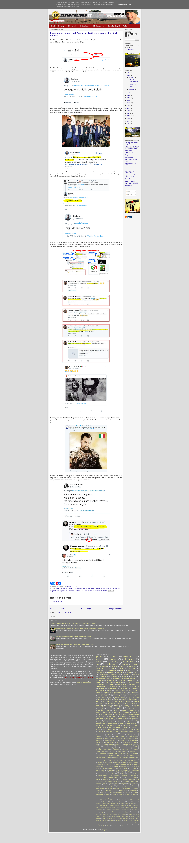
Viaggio (119, 672)
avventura (110, 680)
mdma (98, 822)
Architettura (127, 705)
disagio (120, 668)
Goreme (135, 777)
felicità (128, 672)
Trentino (103, 766)
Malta (110, 736)
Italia (108, 751)
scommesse (110, 824)
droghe (126, 768)
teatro (97, 759)
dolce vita (136, 814)
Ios (104, 729)
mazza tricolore (110, 792)
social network (122, 718)
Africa (109, 699)
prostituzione (135, 772)
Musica (114, 666)
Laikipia (100, 762)
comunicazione (121, 746)
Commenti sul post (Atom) (63, 612)
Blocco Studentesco (123, 759)
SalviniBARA (99, 591)
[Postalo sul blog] (110, 591)
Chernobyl (105, 801)
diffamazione (86, 588)
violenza (126, 674)
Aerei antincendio (116, 798)
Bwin (132, 799)
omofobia (121, 772)
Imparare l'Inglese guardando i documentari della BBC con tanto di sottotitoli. (73, 623)
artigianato (126, 811)
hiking (106, 740)
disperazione (127, 738)
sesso (97, 796)
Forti (97, 744)
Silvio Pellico (120, 807)
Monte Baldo (111, 729)
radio (98, 773)
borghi (129, 766)
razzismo (134, 748)
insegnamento (133, 790)
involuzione (108, 720)
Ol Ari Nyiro (117, 781)
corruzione (131, 668)
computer (134, 786)
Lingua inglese (128, 744)
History (113, 803)
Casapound (116, 710)
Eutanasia (134, 801)
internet (117, 770)
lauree (111, 820)
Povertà (128, 701)
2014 (129, 105)
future (103, 818)
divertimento (100, 672)
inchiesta (126, 712)
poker (107, 794)
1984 (135, 725)
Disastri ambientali (129, 678)
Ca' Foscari (119, 709)
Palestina (125, 781)
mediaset (108, 734)
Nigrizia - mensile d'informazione (130, 175)
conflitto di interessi (104, 696)
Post (128, 191)
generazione (99, 740)
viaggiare (136, 720)
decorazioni (113, 814)
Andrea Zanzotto (102, 775)
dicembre (132, 77)
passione (124, 688)
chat (130, 812)
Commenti (130, 194)
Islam (121, 803)
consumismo (107, 692)
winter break (124, 825)
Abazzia (137, 773)
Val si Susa (134, 809)
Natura (112, 661)
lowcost (130, 820)
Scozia (122, 753)
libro (121, 707)
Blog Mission (72, 26)
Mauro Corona (122, 779)
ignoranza (101, 703)
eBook (103, 816)
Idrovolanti (98, 779)
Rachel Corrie (113, 753)
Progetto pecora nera (131, 155)
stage (129, 824)
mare (125, 692)
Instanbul (105, 779)
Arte (107, 694)
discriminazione (100, 723)
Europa (117, 777)
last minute (105, 820)
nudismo (123, 822)
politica (78, 591)
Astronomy (104, 759)
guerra (136, 682)
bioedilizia (98, 786)
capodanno (102, 716)
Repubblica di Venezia (132, 709)
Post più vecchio (115, 609)
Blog (130, 690)
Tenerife (107, 809)
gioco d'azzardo (111, 818)
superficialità (133, 757)
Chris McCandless (114, 727)
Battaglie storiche (101, 727)
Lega (115, 707)
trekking (117, 705)
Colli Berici (133, 775)
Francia (128, 777)
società (103, 796)
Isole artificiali (125, 760)
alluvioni (120, 811)
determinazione (100, 788)
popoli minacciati (109, 742)
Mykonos (125, 751)
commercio (98, 814)
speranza (109, 796)
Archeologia (108, 714)
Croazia (115, 801)
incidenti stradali (129, 755)
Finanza (123, 699)
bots (65, 588)
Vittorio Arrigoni (106, 707)
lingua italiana (118, 820)
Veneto (124, 686)
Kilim (115, 779)
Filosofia (126, 727)
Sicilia (129, 764)
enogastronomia (126, 788)
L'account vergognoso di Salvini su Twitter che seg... (133, 83)
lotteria (125, 820)
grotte (116, 790)
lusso (102, 792)
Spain (132, 807)
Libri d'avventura (99, 26)
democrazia (78, 588)
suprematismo (127, 725)
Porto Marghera (102, 753)
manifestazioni (124, 716)
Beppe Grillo (109, 731)
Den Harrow (122, 801)
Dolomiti (112, 760)
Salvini (92, 591)
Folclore (134, 727)
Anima (123, 690)
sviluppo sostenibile (106, 684)
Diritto (137, 672)
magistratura (54, 591)
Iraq (111, 779)
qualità (120, 794)
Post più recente (57, 609)
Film (112, 722)
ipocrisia (125, 664)
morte (119, 703)
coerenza (119, 738)
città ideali (112, 746)
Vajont (105, 746)
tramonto (100, 731)
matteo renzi (99, 694)
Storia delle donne (107, 733)
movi (117, 822)
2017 (129, 98)
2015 (129, 103)
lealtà (137, 729)
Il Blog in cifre (85, 26)
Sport (124, 710)
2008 (129, 121)
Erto (118, 760)
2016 (129, 100)
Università (121, 680)
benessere (123, 766)
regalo (98, 824)
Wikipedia (103, 811)
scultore (135, 794)
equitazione (134, 768)
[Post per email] (76, 586)
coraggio (136, 664)
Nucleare (123, 736)
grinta (124, 676)
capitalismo (111, 768)
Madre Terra (121, 684)
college (135, 812)
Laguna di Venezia (133, 698)
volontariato (107, 749)
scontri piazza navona (120, 824)
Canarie (134, 759)
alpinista (107, 738)
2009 (129, 118)
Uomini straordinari (102, 678)
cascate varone (114, 812)
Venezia (136, 674)
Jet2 (136, 803)
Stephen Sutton (132, 783)
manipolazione (62, 591)
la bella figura (101, 757)
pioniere (117, 720)
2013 (129, 108)
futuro (123, 666)
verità (113, 659)
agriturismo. (119, 785)
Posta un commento (58, 601)
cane (107, 812)
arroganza (133, 718)
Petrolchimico (133, 781)
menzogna (124, 770)
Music (135, 744)
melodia (104, 822)
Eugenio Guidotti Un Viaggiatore (131, 149)
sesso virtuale (111, 773)
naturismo (134, 792)
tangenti (135, 824)
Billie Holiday (122, 799)
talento (123, 773)
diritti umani (94, 588)
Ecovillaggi (134, 749)
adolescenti (117, 692)
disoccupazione (122, 729)
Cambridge (112, 688)
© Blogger (61, 26)
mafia (116, 690)
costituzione (105, 814)
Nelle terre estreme (133, 696)
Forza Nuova (103, 744)
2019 (129, 75)
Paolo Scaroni (133, 736)
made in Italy (99, 725)
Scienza (123, 783)
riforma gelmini (110, 718)
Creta (104, 736)
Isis (117, 803)
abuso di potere (111, 811)
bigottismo (99, 720)
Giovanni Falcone (100, 751)
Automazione (115, 749)
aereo (112, 785)
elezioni (135, 738)
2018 (129, 95)
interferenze (110, 770)
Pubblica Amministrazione (131, 714)
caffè (102, 812)
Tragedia (133, 692)
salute (103, 773)
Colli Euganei (127, 742)
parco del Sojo (130, 822)
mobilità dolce (133, 740)
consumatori (112, 716)
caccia (113, 738)
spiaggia (100, 709)
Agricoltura (103, 722)
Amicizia (132, 680)
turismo (135, 734)
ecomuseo (109, 788)
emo (108, 816)
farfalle (118, 816)
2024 (129, 72)
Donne (100, 588)
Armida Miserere (105, 799)
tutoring (108, 825)
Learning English (114, 26)
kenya (137, 755)
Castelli (98, 736)
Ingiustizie (128, 661)
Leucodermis (129, 152)
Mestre (124, 762)
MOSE (131, 731)
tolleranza (129, 773)
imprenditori (111, 703)
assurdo (116, 678)
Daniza (106, 760)
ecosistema (106, 712)
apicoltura (134, 785)
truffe (100, 714)
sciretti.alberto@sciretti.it (83, 682)
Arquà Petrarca (114, 775)
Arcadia (119, 742)
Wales (97, 811)
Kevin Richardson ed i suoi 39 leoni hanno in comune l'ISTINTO (75, 644)
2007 (129, 123)
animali (132, 684)
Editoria (135, 742)
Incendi (111, 744)
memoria (127, 792)
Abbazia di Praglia (105, 798)
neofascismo (71, 591)
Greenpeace (123, 731)
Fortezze (98, 729)
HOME (53, 26)
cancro (104, 768)
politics (128, 772)
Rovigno (135, 805)
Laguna (114, 751)
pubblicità (113, 794)
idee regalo (126, 818)
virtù (121, 670)
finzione (98, 790)
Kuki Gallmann (135, 760)
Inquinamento (107, 701)
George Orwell (105, 803)
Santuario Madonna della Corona (107, 807)
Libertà (128, 659)
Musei (116, 736)
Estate (125, 694)
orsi (110, 748)
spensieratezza (124, 757)
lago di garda (113, 740)
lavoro (101, 688)
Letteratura (101, 699)
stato (110, 698)
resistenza (127, 794)
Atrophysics (114, 799)
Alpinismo (109, 709)
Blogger (104, 830)
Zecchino (115, 766)
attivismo (132, 666)
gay (136, 746)
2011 (128, 113)
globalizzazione (100, 734)
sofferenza (136, 712)
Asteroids (124, 775)
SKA (97, 807)
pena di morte (99, 742)
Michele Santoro (132, 762)
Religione (98, 746)
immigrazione (123, 790)
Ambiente (103, 666)
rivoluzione (111, 664)
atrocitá (120, 722)
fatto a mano (125, 816)
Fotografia (99, 680)
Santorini (123, 764)
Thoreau (106, 785)
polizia (83, 591)
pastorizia (115, 748)
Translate (131, 49)
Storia (133, 676)
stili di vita (98, 749)
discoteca (130, 814)
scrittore (129, 734)
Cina (110, 801)
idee (98, 664)
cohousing (126, 786)
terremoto (98, 825)
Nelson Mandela (134, 751)
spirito (118, 725)
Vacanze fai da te (130, 181)
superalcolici (116, 796)
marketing (136, 820)
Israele (126, 803)
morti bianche (111, 822)
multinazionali (113, 772)
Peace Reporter (129, 179)
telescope (124, 796)
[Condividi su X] (112, 591)
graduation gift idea (107, 790)
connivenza (71, 588)
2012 (129, 110)
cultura (99, 661)
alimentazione (124, 733)
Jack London (118, 744)
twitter (105, 591)
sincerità (111, 668)
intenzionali (98, 820)
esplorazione (115, 674)
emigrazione (116, 712)
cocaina (119, 786)
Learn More (122, 4)
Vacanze (114, 676)
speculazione (102, 698)
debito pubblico (100, 690)
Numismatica (108, 781)
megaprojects (119, 792)
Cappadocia (99, 760)
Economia (108, 682)
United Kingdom (126, 809)
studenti (119, 682)
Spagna (127, 807)
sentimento (113, 686)
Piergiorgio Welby (100, 783)
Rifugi (117, 764)
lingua (97, 792)
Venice (135, 753)
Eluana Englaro (108, 777)
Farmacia (98, 803)
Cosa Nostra (125, 749)
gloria (128, 682)
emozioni (127, 656)
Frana (122, 777)
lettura (97, 701)
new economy (99, 794)
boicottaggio (134, 811)
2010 (129, 116)
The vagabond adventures (129, 171)
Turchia (109, 766)
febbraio (131, 89)
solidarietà (99, 705)
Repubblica (110, 764)
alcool (116, 733)
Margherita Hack (104, 805)
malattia (109, 757)
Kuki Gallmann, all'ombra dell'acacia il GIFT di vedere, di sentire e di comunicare (80, 628)
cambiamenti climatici (109, 786)
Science (116, 783)
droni (98, 816)
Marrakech (117, 762)
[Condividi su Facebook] (113, 591)
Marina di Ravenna (114, 805)
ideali (131, 729)
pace (109, 690)
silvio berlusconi (119, 696)
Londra (119, 751)
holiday (119, 818)
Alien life (125, 798)
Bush (128, 799)
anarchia (136, 701)
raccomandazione (125, 748)
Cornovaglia (99, 777)
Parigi (130, 805)
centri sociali (123, 812)
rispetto (87, 591)
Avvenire (112, 759)
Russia (110, 783)
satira (104, 824)
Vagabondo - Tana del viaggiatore (131, 184)
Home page (86, 609)
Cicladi (116, 731)
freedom (133, 816)
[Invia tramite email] (109, 591)
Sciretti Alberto (111, 670)
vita (130, 796)
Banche (117, 714)
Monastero (131, 779)
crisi (113, 656)
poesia (127, 703)
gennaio (131, 92)
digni (119, 814)
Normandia (123, 805)
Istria (132, 803)
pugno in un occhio (118, 734)
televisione (108, 705)
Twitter (125, 26)
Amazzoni (131, 798)
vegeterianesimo (116, 825)
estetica (135, 788)
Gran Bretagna (134, 694)
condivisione (132, 710)
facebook (130, 746)
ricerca (137, 707)
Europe (128, 801)
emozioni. (116, 788)
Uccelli (128, 753)
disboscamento (131, 722)
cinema (119, 768)
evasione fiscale (100, 770)
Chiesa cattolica (120, 698)
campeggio (98, 755)
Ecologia (103, 676)
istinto (121, 723)
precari (134, 703)
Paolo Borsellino (100, 764)
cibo (105, 755)
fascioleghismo (107, 588)
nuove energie (110, 725)
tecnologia (127, 720)
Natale (101, 781)
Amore (110, 672)
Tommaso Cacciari (115, 809)
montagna (135, 686)
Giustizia (99, 670)
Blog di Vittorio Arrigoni (132, 146)
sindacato (115, 757)
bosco (97, 812)
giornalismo (132, 699)
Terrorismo (98, 785)
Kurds (97, 805)
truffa (103, 825)
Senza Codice (129, 157)
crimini (97, 712)
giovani (99, 656)
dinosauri (124, 814)
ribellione (128, 707)
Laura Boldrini (117, 588)
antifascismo (60, 588)
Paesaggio (99, 668)
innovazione (134, 818)
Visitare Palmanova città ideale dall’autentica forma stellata (73, 636)
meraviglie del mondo (101, 748)
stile (118, 773)
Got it (131, 4)
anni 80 (127, 785)
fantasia (113, 816)
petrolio (137, 822)
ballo (131, 733)
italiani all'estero (131, 723)
